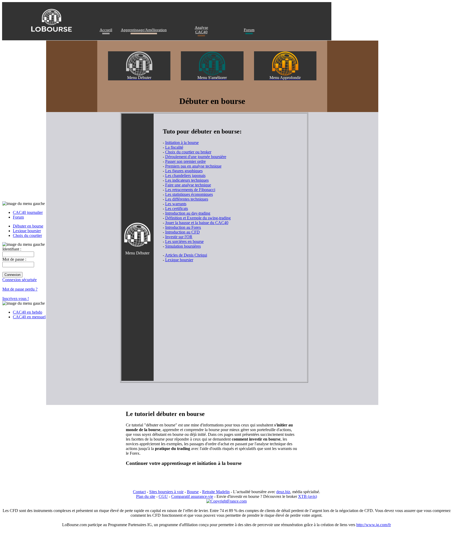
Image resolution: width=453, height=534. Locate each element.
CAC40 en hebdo (27, 312)
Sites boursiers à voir (166, 492)
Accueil (106, 30)
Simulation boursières (183, 246)
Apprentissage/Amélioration (144, 30)
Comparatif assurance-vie (192, 496)
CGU (163, 496)
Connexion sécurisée (19, 279)
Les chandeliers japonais (185, 175)
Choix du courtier (27, 235)
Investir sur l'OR (178, 237)
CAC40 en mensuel (29, 317)
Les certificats (176, 208)
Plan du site (145, 496)
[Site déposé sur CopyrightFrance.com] (226, 501)
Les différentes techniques (186, 199)
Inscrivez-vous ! (15, 298)
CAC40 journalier (28, 212)
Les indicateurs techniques (187, 180)
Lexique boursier (27, 231)
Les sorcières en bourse (184, 241)
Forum (249, 30)
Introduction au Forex (183, 227)
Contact (139, 492)
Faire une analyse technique (188, 185)
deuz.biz (283, 492)
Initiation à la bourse (182, 142)
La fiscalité (174, 147)
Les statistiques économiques (189, 194)
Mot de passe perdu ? (19, 289)
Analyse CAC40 (201, 29)
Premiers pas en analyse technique (193, 166)
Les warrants (175, 204)
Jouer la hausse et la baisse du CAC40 (196, 222)
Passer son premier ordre (185, 161)
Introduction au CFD (182, 232)
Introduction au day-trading (187, 213)
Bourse (193, 492)
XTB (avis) (307, 496)
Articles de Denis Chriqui (186, 255)
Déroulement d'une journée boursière (195, 156)
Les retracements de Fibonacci (190, 189)
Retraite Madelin (216, 492)
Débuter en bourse (28, 226)
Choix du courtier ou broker (188, 152)
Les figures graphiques (184, 171)
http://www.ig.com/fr (373, 524)
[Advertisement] (224, 308)
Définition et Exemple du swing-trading (198, 218)
